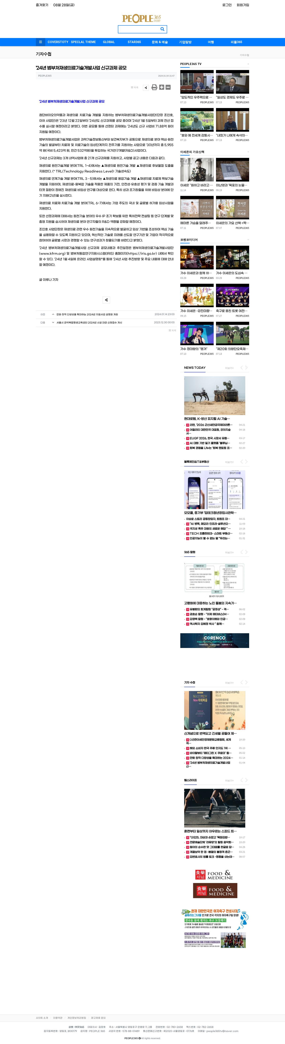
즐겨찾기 (42, 5)
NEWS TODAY (195, 367)
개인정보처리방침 (76, 1018)
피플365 (236, 42)
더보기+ (229, 368)
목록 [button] (135, 87)
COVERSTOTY (58, 42)
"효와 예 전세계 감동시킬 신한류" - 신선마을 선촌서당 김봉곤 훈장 (196, 135)
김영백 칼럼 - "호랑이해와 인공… (209, 619)
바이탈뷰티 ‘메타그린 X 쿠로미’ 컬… (210, 753)
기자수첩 (244, 55)
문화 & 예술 (160, 42)
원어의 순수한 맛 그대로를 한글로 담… (212, 847)
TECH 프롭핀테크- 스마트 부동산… (211, 533)
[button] (185, 654)
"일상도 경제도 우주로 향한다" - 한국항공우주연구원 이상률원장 (232, 97)
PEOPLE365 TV (190, 64)
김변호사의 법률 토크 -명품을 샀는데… (212, 857)
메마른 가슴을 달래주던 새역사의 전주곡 (196, 223)
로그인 (227, 5)
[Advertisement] (214, 980)
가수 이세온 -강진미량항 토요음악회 (196, 311)
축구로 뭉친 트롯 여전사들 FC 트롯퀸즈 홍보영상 (232, 311)
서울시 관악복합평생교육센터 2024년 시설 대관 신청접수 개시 (89, 322)
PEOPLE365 (207, 102)
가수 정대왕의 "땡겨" (193, 349)
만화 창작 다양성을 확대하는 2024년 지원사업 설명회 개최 (87, 314)
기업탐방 (185, 42)
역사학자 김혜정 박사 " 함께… (207, 624)
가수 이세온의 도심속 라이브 (232, 273)
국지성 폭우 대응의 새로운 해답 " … (210, 528)
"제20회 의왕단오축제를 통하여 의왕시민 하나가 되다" (232, 349)
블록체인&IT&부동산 (196, 462)
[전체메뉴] (40, 42)
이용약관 (57, 1018)
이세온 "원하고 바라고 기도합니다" (196, 185)
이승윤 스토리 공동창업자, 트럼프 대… (208, 519)
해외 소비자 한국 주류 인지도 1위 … (210, 748)
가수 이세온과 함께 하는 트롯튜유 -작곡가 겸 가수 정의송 (196, 273)
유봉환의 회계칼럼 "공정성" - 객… (209, 609)
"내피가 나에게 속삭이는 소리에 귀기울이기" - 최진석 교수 (232, 135)
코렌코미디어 (189, 239)
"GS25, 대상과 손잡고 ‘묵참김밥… (210, 837)
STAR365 (134, 42)
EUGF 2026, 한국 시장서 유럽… (209, 438)
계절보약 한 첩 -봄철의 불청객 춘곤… (211, 852)
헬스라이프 (190, 780)
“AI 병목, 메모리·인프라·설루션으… (210, 524)
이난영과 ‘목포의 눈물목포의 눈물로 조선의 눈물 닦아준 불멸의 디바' (232, 185)
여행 (211, 42)
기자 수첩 (189, 682)
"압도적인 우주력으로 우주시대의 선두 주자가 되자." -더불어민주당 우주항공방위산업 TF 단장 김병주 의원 (196, 97)
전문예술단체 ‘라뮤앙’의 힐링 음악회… (212, 842)
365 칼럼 (189, 552)
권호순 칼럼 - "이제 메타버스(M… (209, 614)
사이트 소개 (42, 1018)
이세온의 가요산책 (192, 152)
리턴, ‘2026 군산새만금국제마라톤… (211, 425)
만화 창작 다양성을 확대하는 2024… (211, 758)
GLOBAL (109, 42)
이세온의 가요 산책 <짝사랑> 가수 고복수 (232, 223)
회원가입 (243, 5)
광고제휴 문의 (98, 1018)
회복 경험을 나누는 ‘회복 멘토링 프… (211, 448)
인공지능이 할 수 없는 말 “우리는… (210, 538)
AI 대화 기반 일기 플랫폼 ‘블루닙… (210, 443)
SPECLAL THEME (83, 42)
